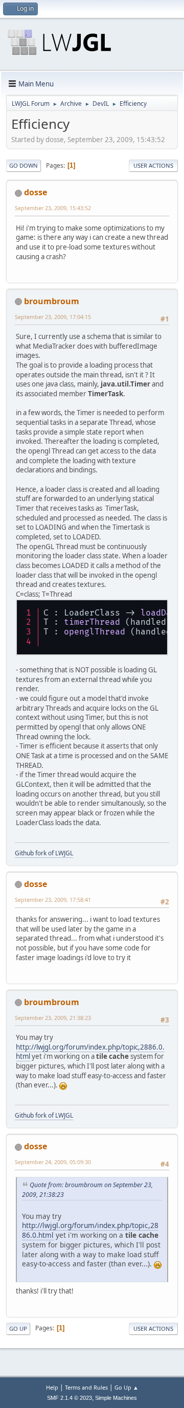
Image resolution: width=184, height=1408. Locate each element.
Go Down (23, 165)
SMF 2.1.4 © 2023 (69, 1398)
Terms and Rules (86, 1387)
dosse (35, 192)
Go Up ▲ (126, 1387)
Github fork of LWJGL (44, 853)
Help (52, 1387)
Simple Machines (116, 1398)
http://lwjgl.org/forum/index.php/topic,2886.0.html (90, 1051)
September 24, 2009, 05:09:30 (53, 1162)
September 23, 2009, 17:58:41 (53, 899)
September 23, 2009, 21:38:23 (53, 1017)
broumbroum (51, 301)
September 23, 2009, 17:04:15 (53, 317)
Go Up (18, 1328)
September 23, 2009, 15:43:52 (53, 208)
